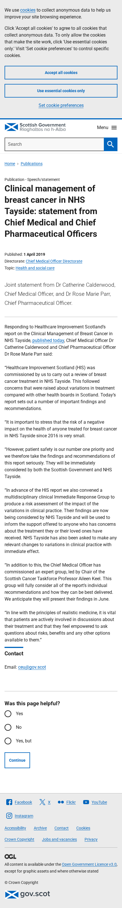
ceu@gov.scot (32, 667)
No (19, 727)
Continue (17, 760)
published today (48, 340)
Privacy (91, 839)
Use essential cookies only (61, 90)
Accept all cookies (61, 72)
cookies (27, 10)
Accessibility (15, 828)
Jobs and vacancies (59, 839)
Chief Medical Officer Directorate (54, 261)
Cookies (83, 828)
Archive (40, 828)
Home (10, 163)
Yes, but (23, 741)
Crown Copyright (19, 839)
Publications (32, 163)
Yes (19, 713)
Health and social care (35, 268)
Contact (61, 828)
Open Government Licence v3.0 (89, 864)
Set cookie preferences (61, 105)
